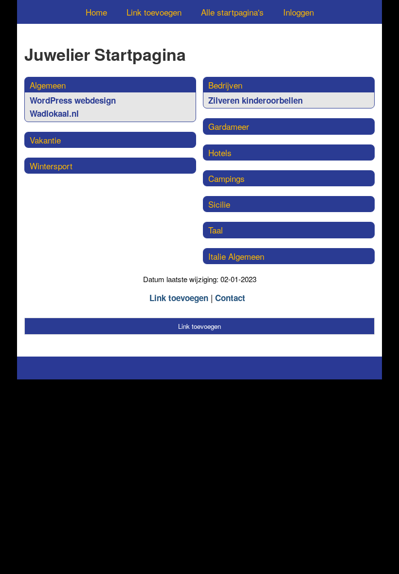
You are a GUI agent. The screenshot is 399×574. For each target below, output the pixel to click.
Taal (215, 230)
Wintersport (51, 166)
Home (96, 12)
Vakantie (45, 140)
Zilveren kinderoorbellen (255, 100)
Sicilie (219, 204)
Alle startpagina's (232, 12)
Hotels (220, 152)
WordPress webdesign (73, 100)
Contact (230, 298)
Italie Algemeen (236, 256)
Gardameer (228, 126)
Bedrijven (225, 85)
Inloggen (298, 12)
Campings (226, 178)
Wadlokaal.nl (54, 113)
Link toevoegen (154, 12)
